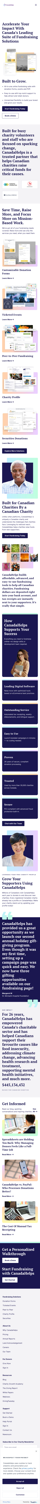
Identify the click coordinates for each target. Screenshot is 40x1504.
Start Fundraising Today (15, 109)
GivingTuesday (9, 1401)
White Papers (8, 1392)
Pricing (5, 1334)
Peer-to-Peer (8, 1310)
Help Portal (7, 1421)
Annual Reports (9, 1339)
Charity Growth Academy (13, 1384)
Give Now (7, 1363)
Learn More (7, 278)
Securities (7, 1318)
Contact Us (7, 1430)
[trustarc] (34, 1502)
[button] (36, 1451)
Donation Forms (9, 1301)
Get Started (10, 1280)
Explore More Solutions (14, 451)
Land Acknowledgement (12, 1343)
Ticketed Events (9, 1305)
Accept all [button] (20, 1481)
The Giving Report (10, 1388)
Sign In (5, 1368)
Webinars (6, 1397)
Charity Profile (8, 1314)
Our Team (6, 1352)
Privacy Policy (6, 1502)
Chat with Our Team (13, 823)
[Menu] (36, 4)
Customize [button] (20, 1495)
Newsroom (7, 1434)
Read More (7, 1154)
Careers (6, 1347)
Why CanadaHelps (10, 1330)
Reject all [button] (20, 1488)
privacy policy (27, 1468)
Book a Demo (10, 116)
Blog (4, 1379)
